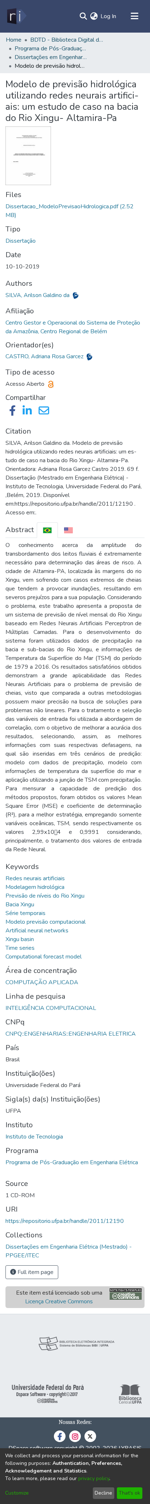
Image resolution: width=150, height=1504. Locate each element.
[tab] (47, 530)
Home (13, 40)
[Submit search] (83, 16)
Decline (103, 1493)
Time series (20, 948)
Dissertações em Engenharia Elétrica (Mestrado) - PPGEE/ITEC (51, 57)
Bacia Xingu (19, 904)
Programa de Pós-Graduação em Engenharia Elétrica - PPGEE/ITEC (51, 49)
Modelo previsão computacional (45, 922)
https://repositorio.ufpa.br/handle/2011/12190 (64, 1221)
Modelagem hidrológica (34, 887)
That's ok (129, 1493)
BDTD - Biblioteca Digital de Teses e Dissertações (66, 40)
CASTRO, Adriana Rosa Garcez (45, 356)
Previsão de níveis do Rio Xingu (44, 896)
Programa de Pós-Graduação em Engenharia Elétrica (71, 1162)
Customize (17, 1493)
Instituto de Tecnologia (34, 1137)
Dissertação (20, 241)
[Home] (16, 16)
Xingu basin (19, 939)
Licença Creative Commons (59, 1301)
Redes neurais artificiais (35, 878)
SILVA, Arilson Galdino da (38, 295)
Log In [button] (108, 16)
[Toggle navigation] (134, 16)
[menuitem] (93, 16)
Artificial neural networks (36, 931)
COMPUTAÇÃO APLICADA (41, 982)
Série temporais (25, 913)
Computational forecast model (43, 957)
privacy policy (93, 1478)
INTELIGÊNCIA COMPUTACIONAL (50, 1008)
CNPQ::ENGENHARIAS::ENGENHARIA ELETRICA (70, 1034)
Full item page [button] (35, 1272)
